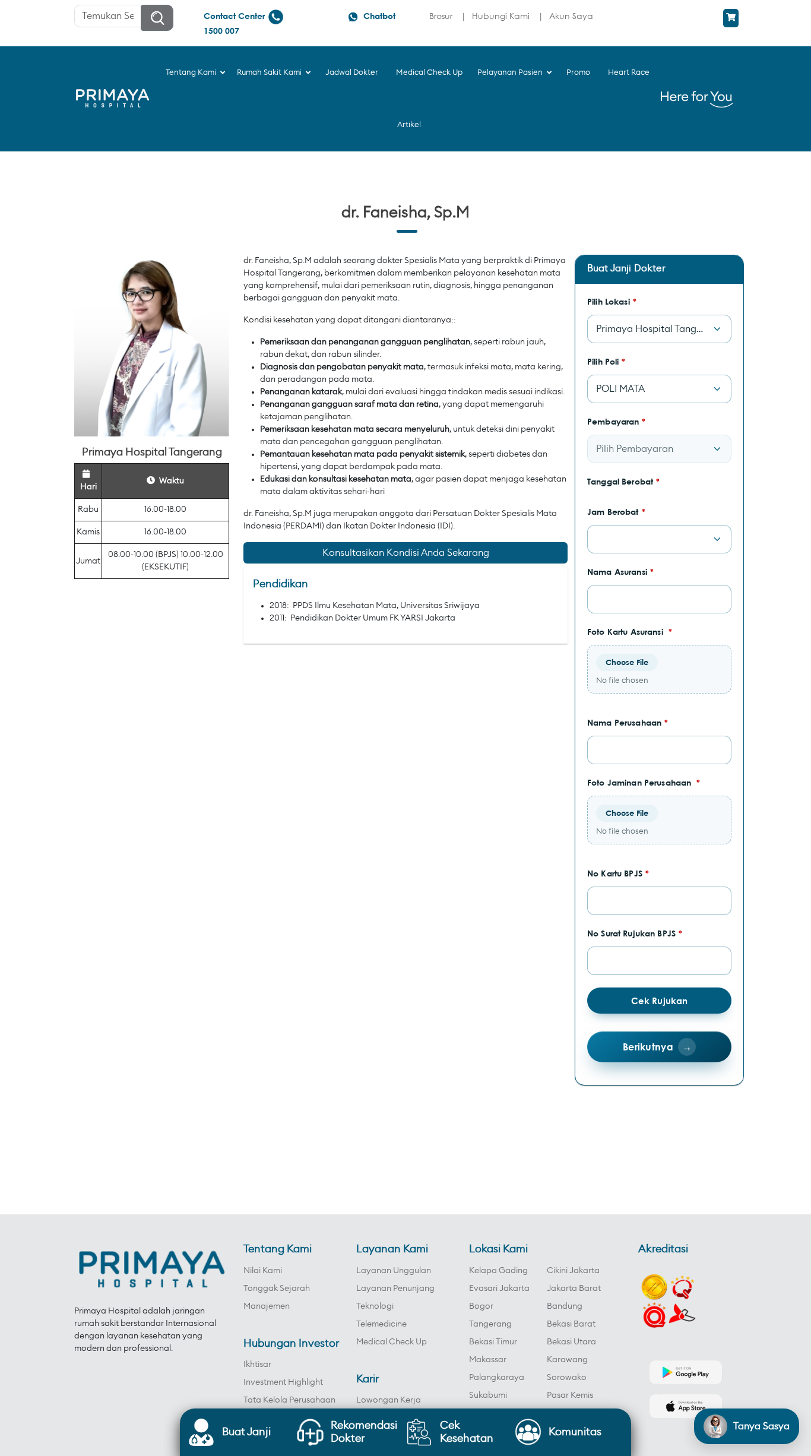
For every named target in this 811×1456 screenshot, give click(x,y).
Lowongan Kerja (388, 1400)
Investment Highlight (283, 1382)
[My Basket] (731, 18)
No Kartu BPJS (618, 873)
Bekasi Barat (571, 1324)
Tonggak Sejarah (276, 1288)
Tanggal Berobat (623, 481)
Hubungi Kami (501, 16)
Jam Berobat (616, 512)
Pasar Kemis (570, 1395)
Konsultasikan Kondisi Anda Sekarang (405, 553)
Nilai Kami (262, 1271)
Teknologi (375, 1306)
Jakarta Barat (574, 1288)
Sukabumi (488, 1395)
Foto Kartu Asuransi (629, 631)
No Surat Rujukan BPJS (634, 933)
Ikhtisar (257, 1364)
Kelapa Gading (498, 1271)
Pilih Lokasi (611, 301)
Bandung (564, 1306)
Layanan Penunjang (395, 1288)
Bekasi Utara (571, 1342)
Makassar (487, 1360)
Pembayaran (616, 421)
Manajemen (266, 1306)
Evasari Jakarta (499, 1288)
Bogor (481, 1306)
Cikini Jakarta (573, 1271)
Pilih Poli (606, 361)
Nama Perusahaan (627, 722)
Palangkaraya (496, 1377)
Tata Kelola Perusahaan (289, 1400)
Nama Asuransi (620, 571)
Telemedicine (381, 1324)
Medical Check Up (391, 1342)
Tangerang (490, 1324)
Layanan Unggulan (393, 1271)
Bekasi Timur (493, 1342)
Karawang (567, 1360)
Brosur (440, 16)
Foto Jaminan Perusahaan (644, 782)
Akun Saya (571, 16)
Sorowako (567, 1377)
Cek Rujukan (659, 1000)
